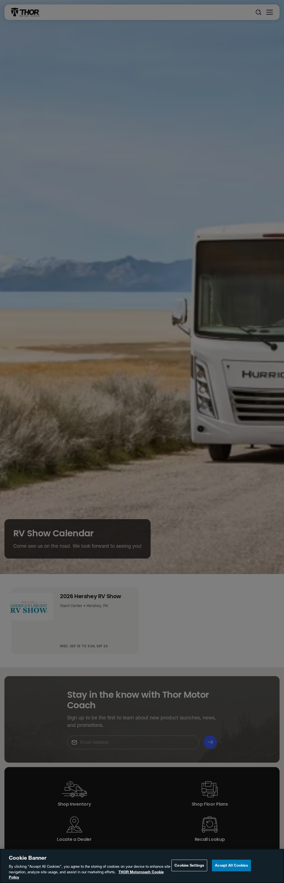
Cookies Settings (189, 865)
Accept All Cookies (231, 865)
